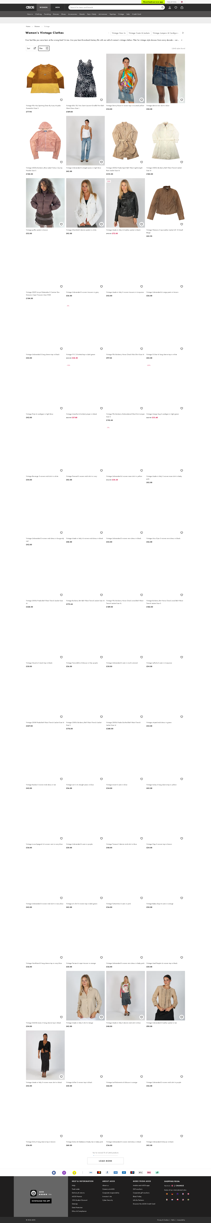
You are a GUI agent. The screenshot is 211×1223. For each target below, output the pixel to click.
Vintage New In (119, 33)
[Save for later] (61, 100)
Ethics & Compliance (79, 1211)
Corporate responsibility (110, 1193)
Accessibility (181, 1220)
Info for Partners (138, 1200)
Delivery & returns (78, 1193)
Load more (105, 1161)
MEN (57, 7)
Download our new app (153, 2)
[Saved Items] (176, 7)
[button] (167, 1194)
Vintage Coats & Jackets (139, 33)
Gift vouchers (137, 1189)
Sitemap (75, 1204)
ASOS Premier (77, 1196)
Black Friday (137, 1196)
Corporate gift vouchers (141, 1193)
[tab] (30, 14)
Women (37, 26)
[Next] (183, 33)
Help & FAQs (171, 2)
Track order (76, 1189)
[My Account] (170, 7)
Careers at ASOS (108, 1189)
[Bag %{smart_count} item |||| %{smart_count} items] (182, 7)
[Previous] (108, 33)
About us (105, 1185)
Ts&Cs (173, 1220)
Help (73, 1185)
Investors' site (107, 1196)
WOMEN (44, 7)
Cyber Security (107, 1200)
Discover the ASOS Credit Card (144, 1204)
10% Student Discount (79, 1200)
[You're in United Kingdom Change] (182, 2)
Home (28, 26)
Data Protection (77, 1207)
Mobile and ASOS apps (141, 1185)
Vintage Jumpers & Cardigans (166, 33)
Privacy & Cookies (163, 1220)
